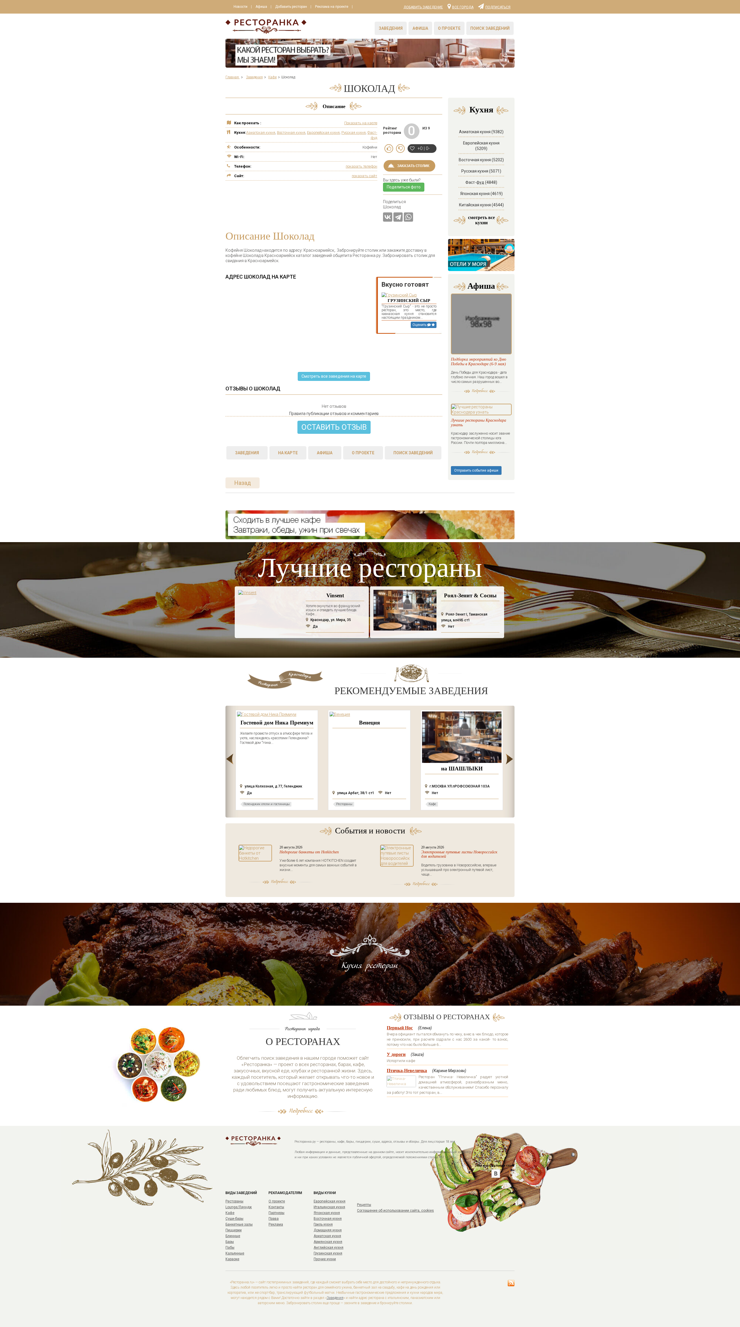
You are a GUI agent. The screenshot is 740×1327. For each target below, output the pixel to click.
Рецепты (364, 1205)
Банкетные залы (239, 1224)
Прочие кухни (325, 1259)
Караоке (232, 1259)
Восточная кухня (291, 132)
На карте (288, 453)
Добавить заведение (423, 7)
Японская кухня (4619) (481, 193)
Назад (242, 482)
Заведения (391, 28)
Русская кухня (353, 132)
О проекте (449, 28)
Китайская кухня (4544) (481, 205)
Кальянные (234, 1253)
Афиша (261, 7)
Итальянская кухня (329, 1207)
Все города (462, 7)
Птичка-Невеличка (407, 1070)
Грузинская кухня (328, 1253)
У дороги (396, 1054)
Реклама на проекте (331, 7)
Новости (240, 7)
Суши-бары (234, 1219)
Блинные (232, 1236)
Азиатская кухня (260, 132)
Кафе (229, 1213)
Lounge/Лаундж (238, 1207)
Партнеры (276, 1213)
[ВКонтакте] (387, 217)
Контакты (276, 1207)
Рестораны (234, 1201)
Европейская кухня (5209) (481, 146)
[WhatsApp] (408, 217)
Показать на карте (360, 123)
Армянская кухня (328, 1242)
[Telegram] (398, 217)
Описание (334, 106)
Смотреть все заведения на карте (333, 376)
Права (274, 1219)
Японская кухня (327, 1213)
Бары (229, 1242)
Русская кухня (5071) (481, 171)
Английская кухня (328, 1248)
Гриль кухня (323, 1224)
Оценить (419, 325)
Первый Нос (400, 1027)
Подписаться (497, 7)
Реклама (276, 1224)
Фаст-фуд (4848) (481, 182)
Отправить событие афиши (476, 470)
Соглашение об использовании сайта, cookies (395, 1211)
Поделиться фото (404, 187)
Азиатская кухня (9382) (481, 131)
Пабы (229, 1248)
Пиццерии (233, 1230)
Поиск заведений (490, 28)
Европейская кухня (323, 132)
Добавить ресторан (291, 7)
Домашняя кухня (328, 1230)
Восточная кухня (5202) (481, 159)
